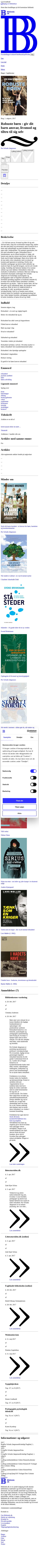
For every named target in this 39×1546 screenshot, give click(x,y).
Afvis (19, 813)
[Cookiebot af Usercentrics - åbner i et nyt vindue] (28, 731)
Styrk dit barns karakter (15, 1118)
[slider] (19, 97)
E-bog (8, 157)
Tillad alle (19, 801)
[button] (19, 316)
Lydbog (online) (16, 151)
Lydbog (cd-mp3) (28, 150)
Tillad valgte (19, 807)
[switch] (33, 777)
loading (4, 163)
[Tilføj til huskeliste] (4, 175)
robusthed (4, 374)
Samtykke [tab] (7, 737)
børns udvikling (6, 379)
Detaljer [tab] (20, 737)
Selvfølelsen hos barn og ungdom (18, 1120)
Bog (3, 158)
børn (2, 378)
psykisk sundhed (6, 376)
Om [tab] (32, 737)
